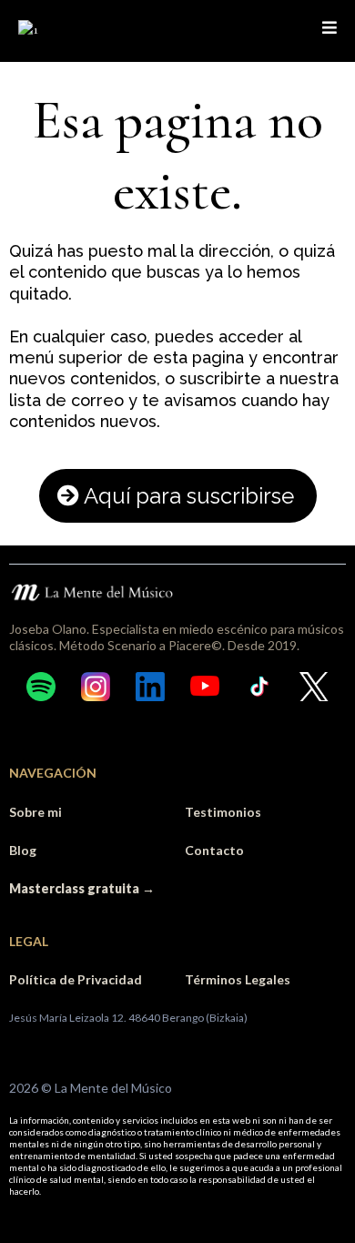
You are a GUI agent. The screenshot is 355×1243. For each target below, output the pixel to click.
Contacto (214, 850)
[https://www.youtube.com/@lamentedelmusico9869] (204, 686)
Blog (22, 850)
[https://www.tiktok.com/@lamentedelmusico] (259, 686)
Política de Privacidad (75, 979)
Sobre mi (35, 812)
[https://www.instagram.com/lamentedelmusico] (95, 686)
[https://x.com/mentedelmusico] (314, 686)
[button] (329, 28)
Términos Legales (237, 979)
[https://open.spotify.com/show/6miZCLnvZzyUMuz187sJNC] (41, 686)
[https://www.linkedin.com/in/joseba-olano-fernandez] (150, 686)
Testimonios (223, 812)
